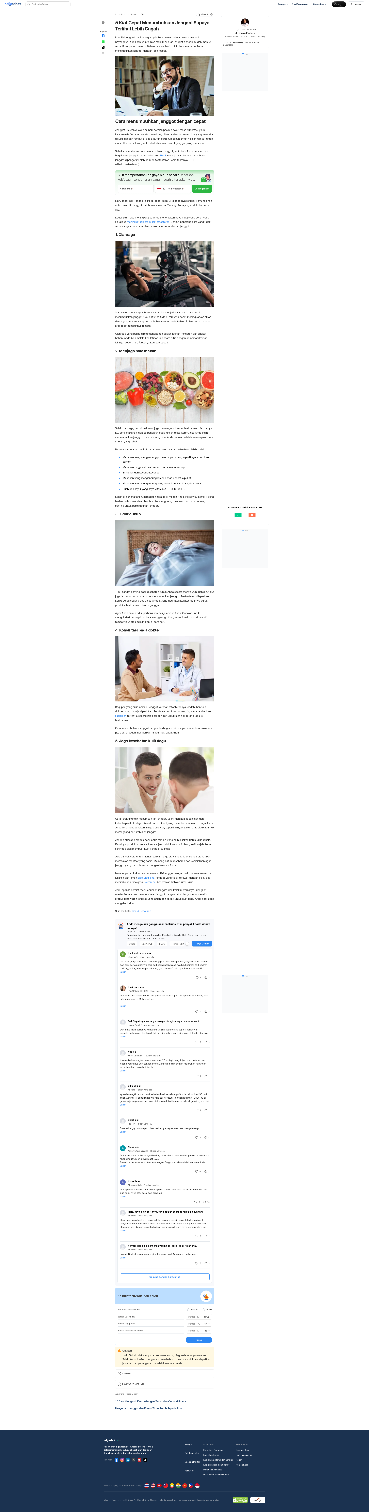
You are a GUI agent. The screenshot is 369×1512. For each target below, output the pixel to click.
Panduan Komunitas (212, 1469)
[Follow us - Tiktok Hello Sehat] (145, 1460)
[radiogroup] (199, 1310)
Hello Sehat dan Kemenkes (216, 1474)
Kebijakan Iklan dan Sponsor (216, 1465)
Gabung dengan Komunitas (164, 1276)
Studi (163, 155)
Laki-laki (194, 1310)
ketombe (150, 882)
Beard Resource (141, 911)
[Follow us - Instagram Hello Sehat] (122, 1460)
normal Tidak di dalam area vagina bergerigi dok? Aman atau (162, 1245)
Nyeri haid (133, 1147)
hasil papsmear (136, 987)
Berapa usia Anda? (126, 1316)
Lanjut (123, 971)
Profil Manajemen (244, 1455)
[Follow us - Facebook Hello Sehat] (116, 1460)
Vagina (132, 1051)
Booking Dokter (192, 1462)
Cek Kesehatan (192, 1453)
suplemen (120, 715)
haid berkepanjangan (140, 953)
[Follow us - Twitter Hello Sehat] (133, 1460)
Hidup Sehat (120, 14)
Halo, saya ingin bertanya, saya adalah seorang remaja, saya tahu (166, 1211)
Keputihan (134, 1181)
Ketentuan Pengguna (213, 1450)
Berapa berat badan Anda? (130, 1330)
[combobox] (207, 1324)
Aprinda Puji (238, 42)
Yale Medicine (146, 877)
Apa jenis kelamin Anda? (129, 1309)
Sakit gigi (133, 1119)
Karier (239, 1460)
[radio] (188, 1309)
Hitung (199, 1340)
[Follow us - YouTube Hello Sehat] (139, 1460)
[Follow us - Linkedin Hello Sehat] (128, 1460)
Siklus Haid (134, 1085)
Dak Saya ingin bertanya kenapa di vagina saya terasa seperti (163, 1021)
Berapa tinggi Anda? (127, 1323)
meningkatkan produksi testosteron (148, 221)
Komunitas (189, 1470)
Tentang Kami (242, 1450)
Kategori (189, 1444)
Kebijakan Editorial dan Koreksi (218, 1460)
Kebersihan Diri (137, 14)
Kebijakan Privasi (211, 1455)
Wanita (209, 1310)
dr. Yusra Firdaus (245, 33)
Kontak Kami (242, 1465)
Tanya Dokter (202, 943)
